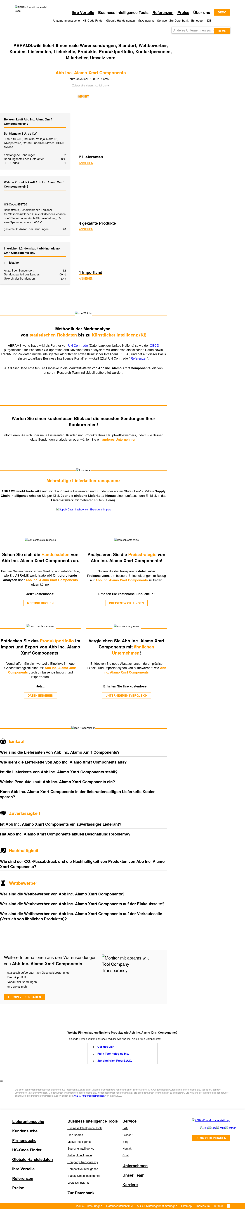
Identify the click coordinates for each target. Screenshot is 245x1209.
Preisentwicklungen (126, 603)
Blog (125, 1142)
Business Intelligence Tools (84, 1128)
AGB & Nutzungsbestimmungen (157, 1206)
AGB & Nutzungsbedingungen (89, 1095)
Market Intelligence (79, 1142)
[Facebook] (208, 1128)
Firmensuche (24, 1140)
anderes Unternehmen (119, 439)
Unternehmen (135, 1165)
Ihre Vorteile (83, 12)
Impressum (203, 1206)
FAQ (125, 1128)
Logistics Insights (78, 1182)
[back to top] (1, 1081)
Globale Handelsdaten (120, 20)
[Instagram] (225, 1128)
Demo (222, 12)
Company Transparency (82, 1162)
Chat (125, 1155)
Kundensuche (24, 1131)
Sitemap (186, 1206)
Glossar (127, 1135)
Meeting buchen (40, 603)
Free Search (75, 1135)
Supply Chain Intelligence (83, 1176)
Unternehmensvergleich (126, 695)
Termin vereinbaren (24, 997)
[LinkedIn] (200, 1128)
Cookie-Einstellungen (88, 1206)
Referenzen (162, 12)
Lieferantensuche (28, 1121)
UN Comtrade (78, 345)
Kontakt (127, 1148)
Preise (183, 12)
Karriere (130, 1184)
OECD (154, 345)
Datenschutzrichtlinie (119, 1206)
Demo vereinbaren (210, 1138)
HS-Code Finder (93, 20)
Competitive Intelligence (82, 1169)
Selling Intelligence (79, 1155)
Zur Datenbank (179, 20)
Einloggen (197, 20)
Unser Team (133, 1175)
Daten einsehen (40, 695)
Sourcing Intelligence (80, 1148)
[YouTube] (217, 1128)
